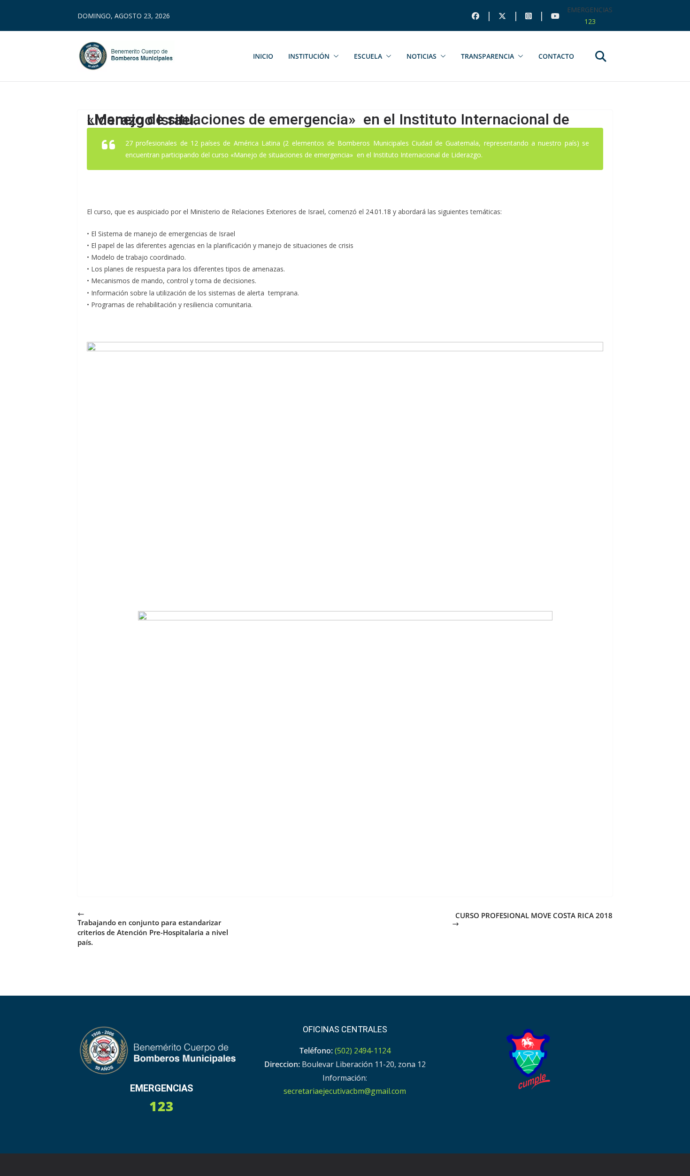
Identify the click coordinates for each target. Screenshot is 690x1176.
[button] (334, 56)
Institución (309, 56)
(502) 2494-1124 (363, 1050)
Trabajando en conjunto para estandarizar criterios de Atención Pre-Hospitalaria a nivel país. (152, 932)
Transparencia (487, 56)
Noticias (421, 56)
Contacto (556, 56)
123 (590, 21)
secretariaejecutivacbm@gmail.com (345, 1091)
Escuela (368, 56)
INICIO (263, 56)
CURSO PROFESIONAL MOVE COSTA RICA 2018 (534, 915)
